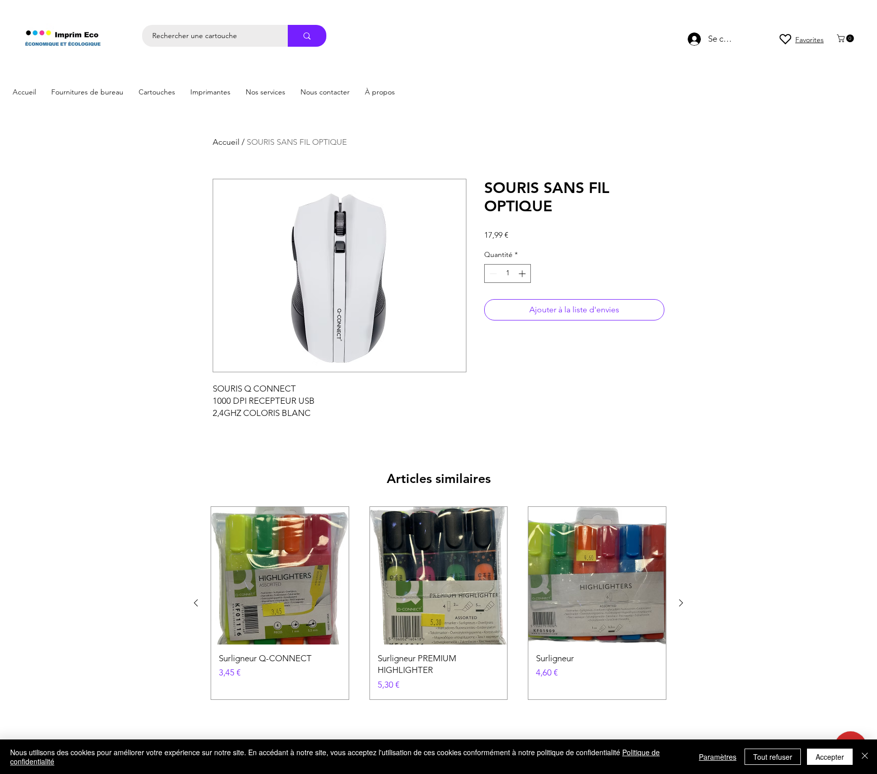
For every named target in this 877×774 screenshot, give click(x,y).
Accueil (226, 142)
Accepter (830, 757)
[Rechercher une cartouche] (307, 36)
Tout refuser (772, 757)
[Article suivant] (681, 603)
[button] (846, 38)
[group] (438, 603)
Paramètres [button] (717, 757)
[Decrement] (492, 273)
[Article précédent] (196, 603)
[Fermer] (865, 757)
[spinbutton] (507, 273)
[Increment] (523, 273)
